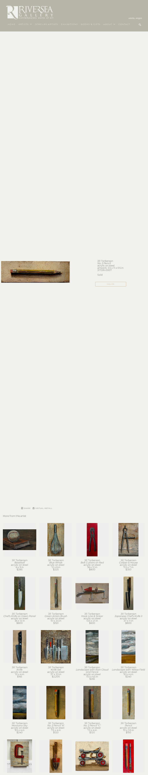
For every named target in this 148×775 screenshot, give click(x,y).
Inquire (111, 284)
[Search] (140, 25)
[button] (25, 24)
